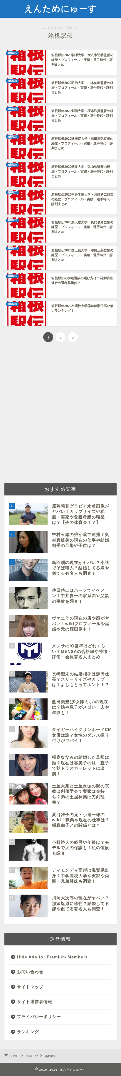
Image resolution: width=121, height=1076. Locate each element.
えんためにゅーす (60, 8)
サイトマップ (30, 987)
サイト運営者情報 (34, 1001)
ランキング (28, 1032)
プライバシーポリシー (39, 1017)
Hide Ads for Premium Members (52, 957)
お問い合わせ (30, 972)
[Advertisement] (60, 413)
